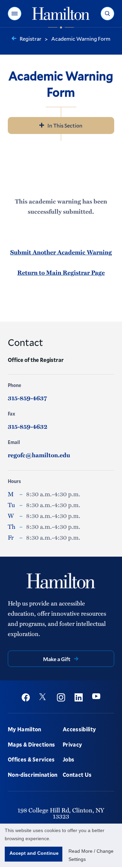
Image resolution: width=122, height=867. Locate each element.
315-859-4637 (27, 397)
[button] (14, 13)
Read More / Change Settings (91, 855)
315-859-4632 (27, 426)
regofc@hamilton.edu (39, 454)
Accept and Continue (34, 853)
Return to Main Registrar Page (61, 272)
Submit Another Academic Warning (61, 252)
